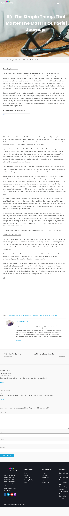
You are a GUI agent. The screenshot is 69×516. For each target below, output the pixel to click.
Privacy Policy (28, 480)
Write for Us (45, 478)
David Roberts (45, 49)
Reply (2, 382)
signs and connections (43, 315)
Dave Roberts (10, 315)
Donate (44, 473)
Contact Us (45, 482)
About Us (27, 478)
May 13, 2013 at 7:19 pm (5, 375)
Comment (3, 412)
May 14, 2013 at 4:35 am (5, 393)
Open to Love (63, 496)
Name (2, 432)
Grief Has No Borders (12, 354)
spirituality (54, 315)
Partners (44, 475)
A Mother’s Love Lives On (44, 354)
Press (26, 475)
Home (2, 60)
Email (2, 440)
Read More (18, 340)
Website (2, 447)
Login (43, 480)
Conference (62, 498)
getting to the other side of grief (26, 315)
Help (25, 482)
